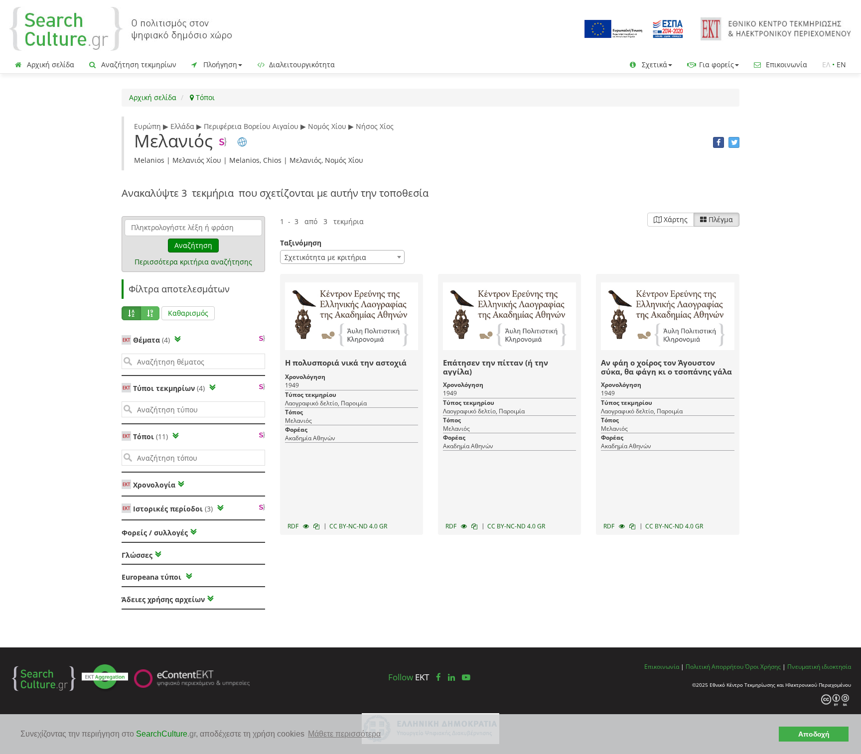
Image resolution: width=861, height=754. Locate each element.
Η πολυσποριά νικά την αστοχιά (346, 363)
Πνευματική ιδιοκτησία (819, 666)
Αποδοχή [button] (814, 734)
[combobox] (342, 257)
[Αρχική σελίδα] (120, 28)
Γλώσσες (137, 555)
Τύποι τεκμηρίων (169, 388)
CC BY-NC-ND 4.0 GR (358, 526)
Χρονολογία (153, 485)
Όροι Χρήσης (763, 666)
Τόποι (204, 97)
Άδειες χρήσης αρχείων (163, 599)
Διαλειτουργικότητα (301, 64)
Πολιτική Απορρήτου (714, 666)
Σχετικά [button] (653, 64)
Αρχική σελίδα (49, 64)
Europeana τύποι (152, 577)
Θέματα (151, 340)
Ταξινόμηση (300, 243)
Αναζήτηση (193, 245)
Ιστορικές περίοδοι (173, 508)
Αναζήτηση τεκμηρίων (137, 64)
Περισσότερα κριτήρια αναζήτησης (193, 261)
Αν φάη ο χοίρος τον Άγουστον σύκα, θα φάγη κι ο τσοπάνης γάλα (666, 367)
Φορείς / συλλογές (155, 532)
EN (841, 64)
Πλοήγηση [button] (219, 64)
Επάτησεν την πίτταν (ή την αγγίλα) (495, 367)
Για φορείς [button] (715, 64)
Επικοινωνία (785, 64)
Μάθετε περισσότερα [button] (344, 734)
